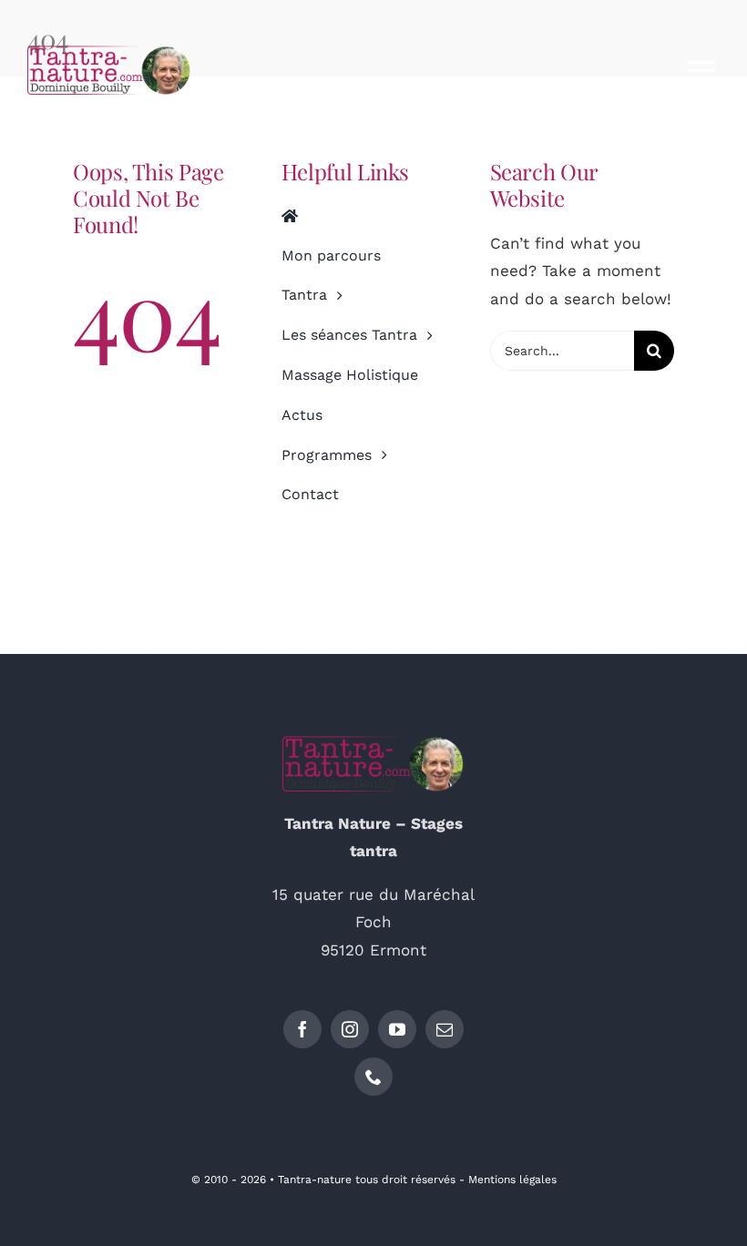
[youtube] (397, 1029)
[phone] (373, 1076)
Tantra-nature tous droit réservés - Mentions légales (417, 1179)
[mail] (444, 1029)
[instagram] (350, 1029)
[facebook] (302, 1029)
